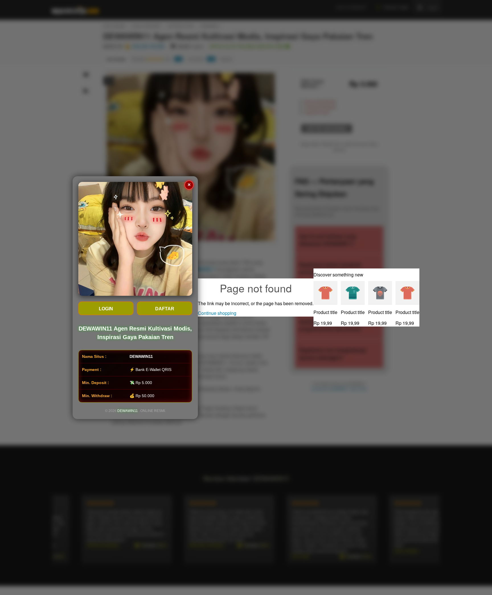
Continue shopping (217, 313)
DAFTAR (164, 308)
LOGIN (106, 308)
